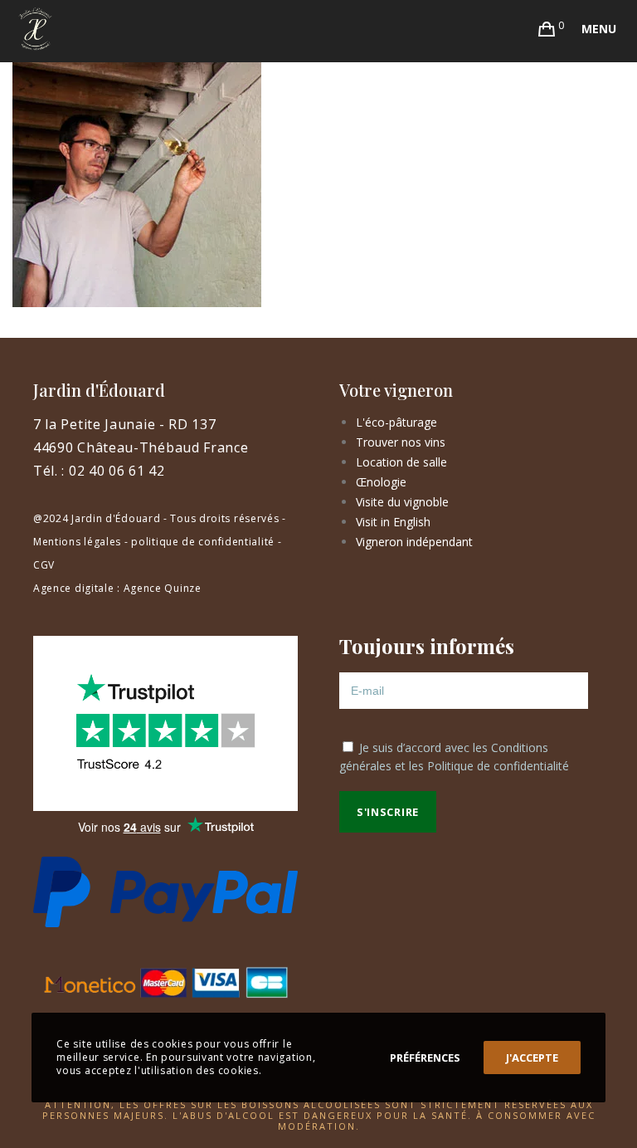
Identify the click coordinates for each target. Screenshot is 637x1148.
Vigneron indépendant (414, 542)
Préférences (425, 1057)
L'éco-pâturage (396, 422)
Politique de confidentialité (498, 766)
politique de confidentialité (203, 542)
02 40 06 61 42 (117, 471)
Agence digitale (73, 588)
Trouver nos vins (400, 442)
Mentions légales (77, 542)
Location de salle (401, 462)
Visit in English (393, 522)
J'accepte (532, 1057)
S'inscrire (388, 811)
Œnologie (381, 482)
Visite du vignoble (402, 502)
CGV (44, 565)
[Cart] (547, 29)
